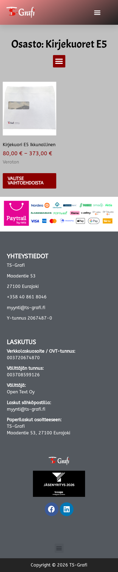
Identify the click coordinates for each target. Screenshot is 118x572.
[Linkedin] (67, 509)
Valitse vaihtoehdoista (26, 181)
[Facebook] (51, 509)
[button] (59, 61)
